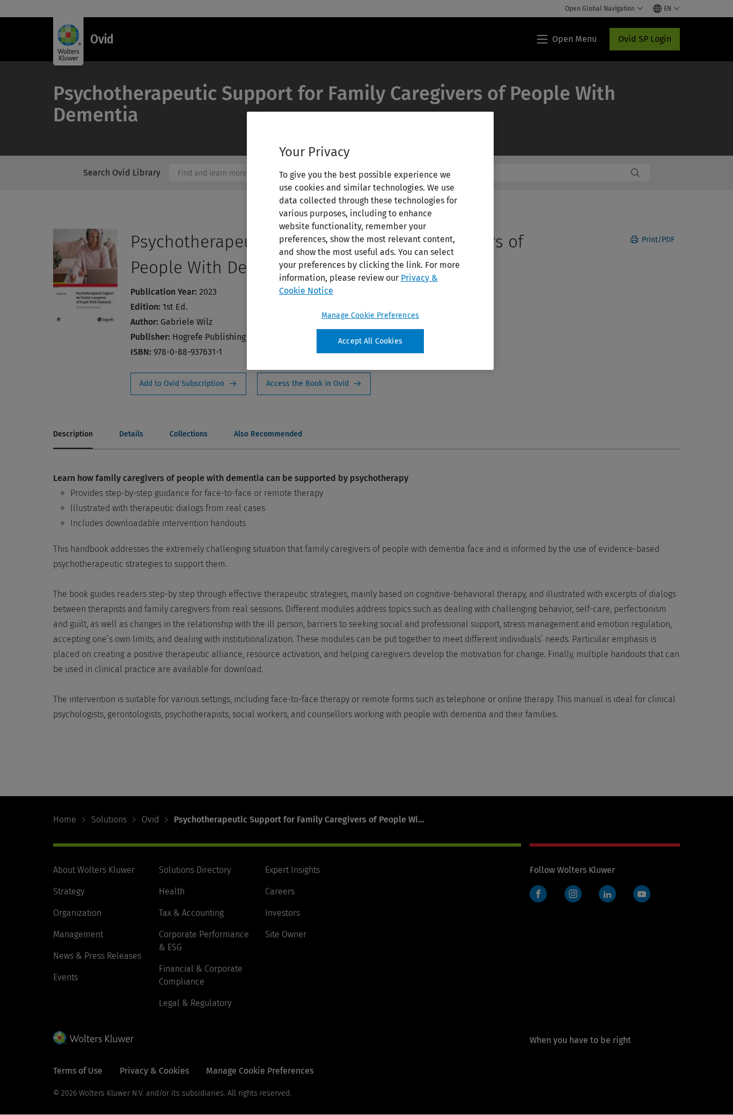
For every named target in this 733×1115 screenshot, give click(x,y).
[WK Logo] (93, 1037)
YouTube (641, 893)
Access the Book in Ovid (314, 384)
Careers (280, 891)
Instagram (573, 893)
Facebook (538, 893)
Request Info (188, 384)
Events (65, 977)
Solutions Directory (195, 870)
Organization (77, 913)
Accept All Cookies (370, 341)
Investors (282, 913)
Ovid (150, 819)
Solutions (109, 819)
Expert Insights (292, 870)
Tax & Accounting (191, 913)
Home (64, 819)
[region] (370, 241)
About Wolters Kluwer (94, 870)
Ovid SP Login (644, 39)
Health (172, 891)
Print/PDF (657, 239)
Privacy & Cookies (154, 1071)
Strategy (68, 891)
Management (78, 934)
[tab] (73, 435)
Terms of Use (77, 1071)
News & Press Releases (97, 956)
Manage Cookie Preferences (370, 315)
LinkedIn (607, 893)
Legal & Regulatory (195, 1003)
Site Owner (285, 934)
